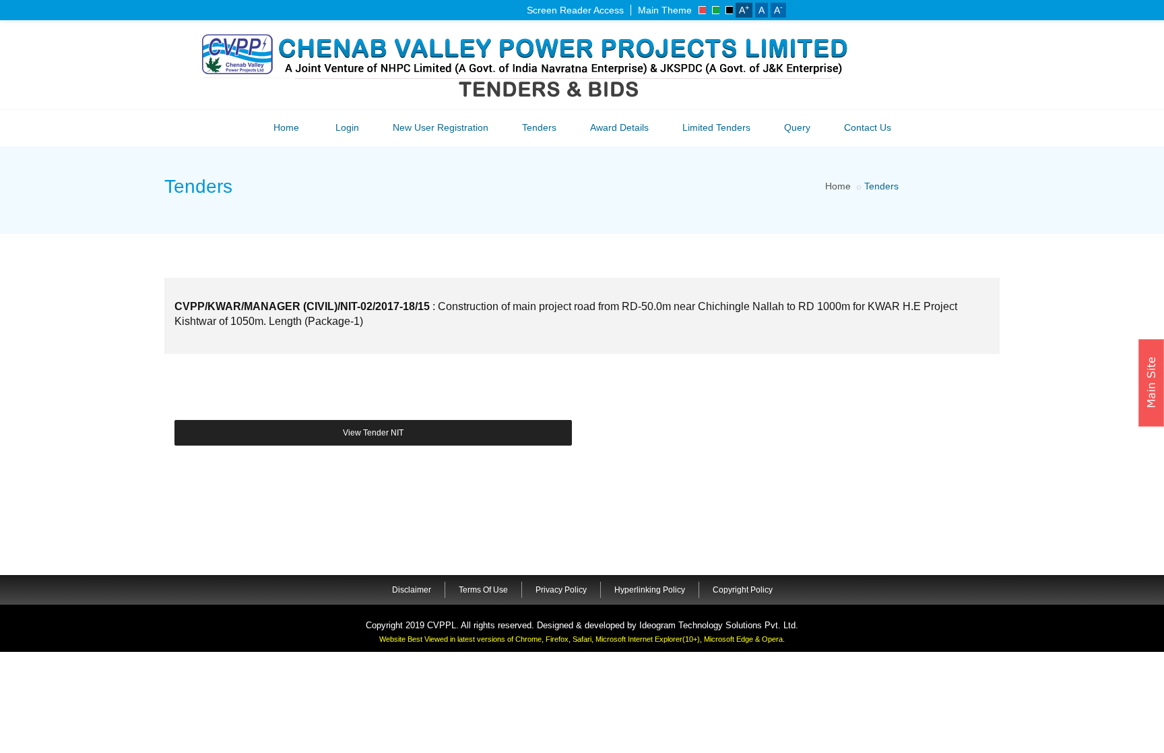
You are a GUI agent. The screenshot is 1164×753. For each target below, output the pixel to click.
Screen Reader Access (575, 10)
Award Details (619, 127)
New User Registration (440, 127)
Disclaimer (411, 590)
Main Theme (665, 10)
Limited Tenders (716, 127)
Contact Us (867, 127)
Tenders (539, 127)
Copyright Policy (743, 590)
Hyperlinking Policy (649, 590)
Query (797, 127)
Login (347, 127)
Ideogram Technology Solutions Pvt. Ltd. (718, 625)
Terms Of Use (483, 590)
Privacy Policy (561, 590)
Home (286, 127)
